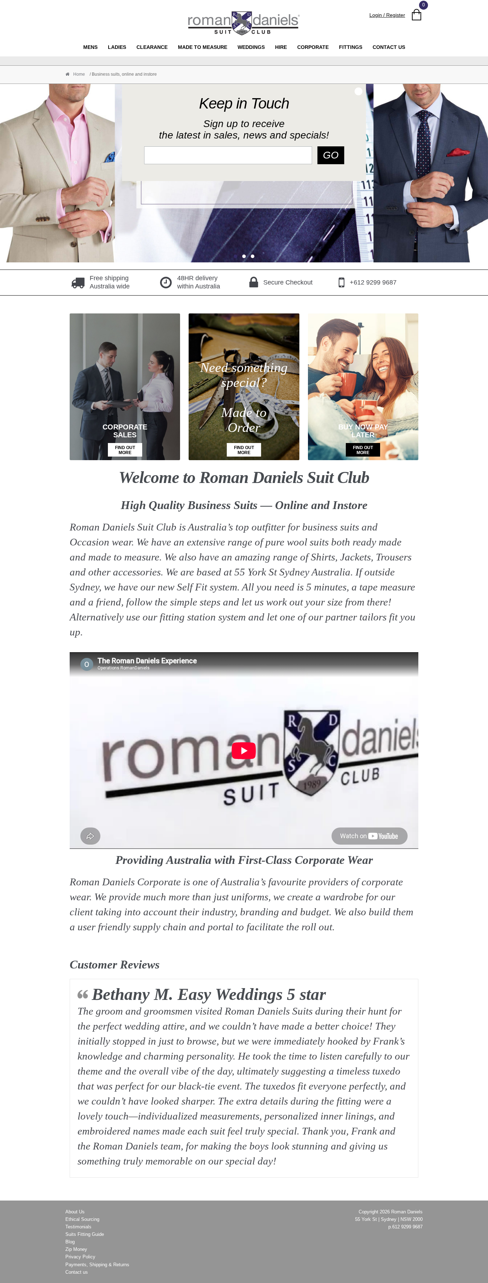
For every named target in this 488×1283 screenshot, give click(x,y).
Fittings (350, 47)
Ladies (117, 47)
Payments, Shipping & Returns (97, 1264)
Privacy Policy (80, 1256)
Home (78, 74)
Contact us (389, 47)
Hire (281, 47)
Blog (70, 1241)
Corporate (313, 47)
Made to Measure (202, 47)
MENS (90, 47)
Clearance (152, 47)
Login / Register (387, 15)
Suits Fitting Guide (84, 1234)
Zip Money (76, 1249)
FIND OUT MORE (125, 450)
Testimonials (78, 1226)
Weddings (251, 47)
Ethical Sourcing (82, 1219)
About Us (75, 1211)
